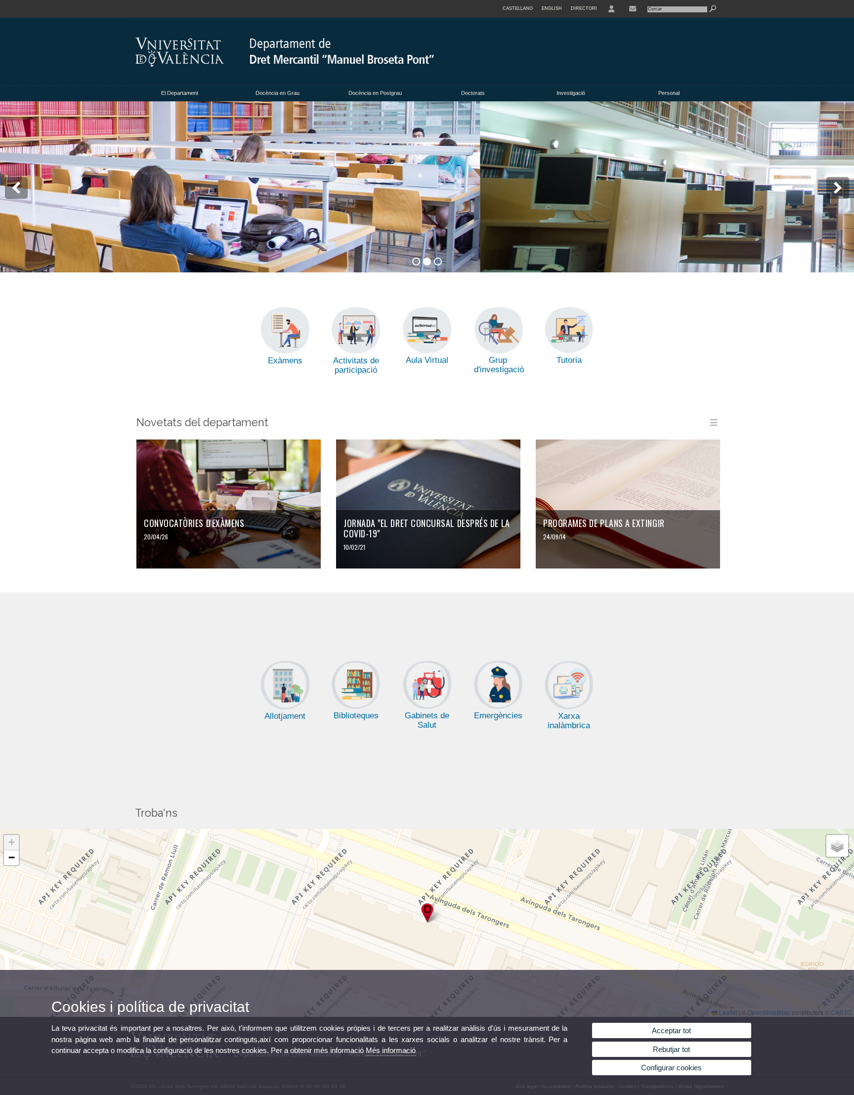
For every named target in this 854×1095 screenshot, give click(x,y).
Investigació (570, 93)
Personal (669, 93)
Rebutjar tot (671, 1049)
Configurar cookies (671, 1067)
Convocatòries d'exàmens (194, 523)
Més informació (391, 1050)
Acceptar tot (671, 1030)
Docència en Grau (277, 93)
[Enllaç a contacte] (632, 9)
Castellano (518, 8)
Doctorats (473, 93)
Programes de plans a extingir (604, 523)
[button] (427, 913)
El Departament (179, 93)
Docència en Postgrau (375, 93)
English (552, 8)
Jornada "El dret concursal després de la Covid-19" (426, 528)
